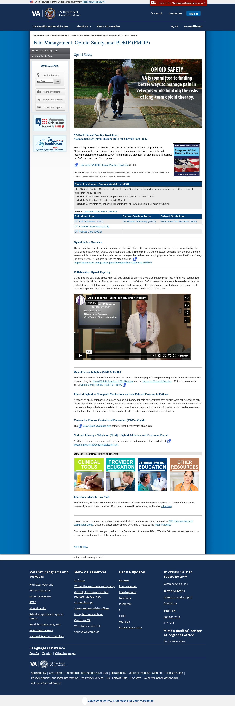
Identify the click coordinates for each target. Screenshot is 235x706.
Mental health (38, 608)
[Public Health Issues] (50, 99)
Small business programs (45, 624)
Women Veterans (40, 590)
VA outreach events (41, 630)
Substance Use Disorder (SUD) (179, 221)
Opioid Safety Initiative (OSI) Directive (113, 381)
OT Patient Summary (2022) (139, 221)
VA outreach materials (87, 626)
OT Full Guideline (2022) (89, 221)
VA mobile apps (83, 602)
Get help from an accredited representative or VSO (91, 594)
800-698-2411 (172, 617)
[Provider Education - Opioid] (120, 474)
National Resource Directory (47, 636)
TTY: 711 (169, 623)
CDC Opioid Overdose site (97, 426)
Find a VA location (175, 641)
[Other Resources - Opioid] (184, 474)
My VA (174, 26)
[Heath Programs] (50, 91)
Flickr (122, 615)
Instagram (125, 604)
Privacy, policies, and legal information (54, 678)
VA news (124, 580)
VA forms (79, 580)
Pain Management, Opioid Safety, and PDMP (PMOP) (77, 35)
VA (34, 35)
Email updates (127, 592)
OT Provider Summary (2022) (92, 226)
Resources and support (178, 597)
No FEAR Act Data (116, 678)
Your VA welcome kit (86, 632)
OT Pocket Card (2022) (88, 231)
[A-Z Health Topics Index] (50, 107)
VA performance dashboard (161, 678)
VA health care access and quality (94, 586)
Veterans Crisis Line (176, 584)
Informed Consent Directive (157, 381)
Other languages (65, 653)
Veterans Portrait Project (46, 683)
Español (34, 653)
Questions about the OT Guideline (101, 211)
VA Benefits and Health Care (50, 26)
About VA (82, 26)
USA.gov (135, 678)
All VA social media (130, 627)
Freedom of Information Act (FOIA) (87, 673)
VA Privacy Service (92, 678)
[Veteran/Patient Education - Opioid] (152, 474)
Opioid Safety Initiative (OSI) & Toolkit (100, 384)
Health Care (43, 35)
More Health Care (44, 56)
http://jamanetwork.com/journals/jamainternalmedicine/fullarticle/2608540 (113, 262)
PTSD (33, 602)
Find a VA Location (108, 26)
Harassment (118, 673)
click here (166, 506)
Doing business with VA (88, 614)
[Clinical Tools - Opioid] (89, 474)
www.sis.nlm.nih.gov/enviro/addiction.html (96, 444)
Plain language (174, 673)
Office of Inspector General (145, 673)
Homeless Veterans (41, 584)
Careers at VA (82, 620)
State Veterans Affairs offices (91, 608)
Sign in (193, 13)
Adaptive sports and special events (46, 616)
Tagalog (47, 653)
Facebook (125, 598)
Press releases (128, 586)
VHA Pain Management (46, 50)
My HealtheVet (193, 26)
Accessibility (38, 673)
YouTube (124, 621)
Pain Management (112, 35)
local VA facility (163, 524)
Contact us (175, 13)
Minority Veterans (40, 596)
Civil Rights (55, 673)
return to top (80, 547)
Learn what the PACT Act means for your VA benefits (120, 700)
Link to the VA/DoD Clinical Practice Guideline (104, 165)
